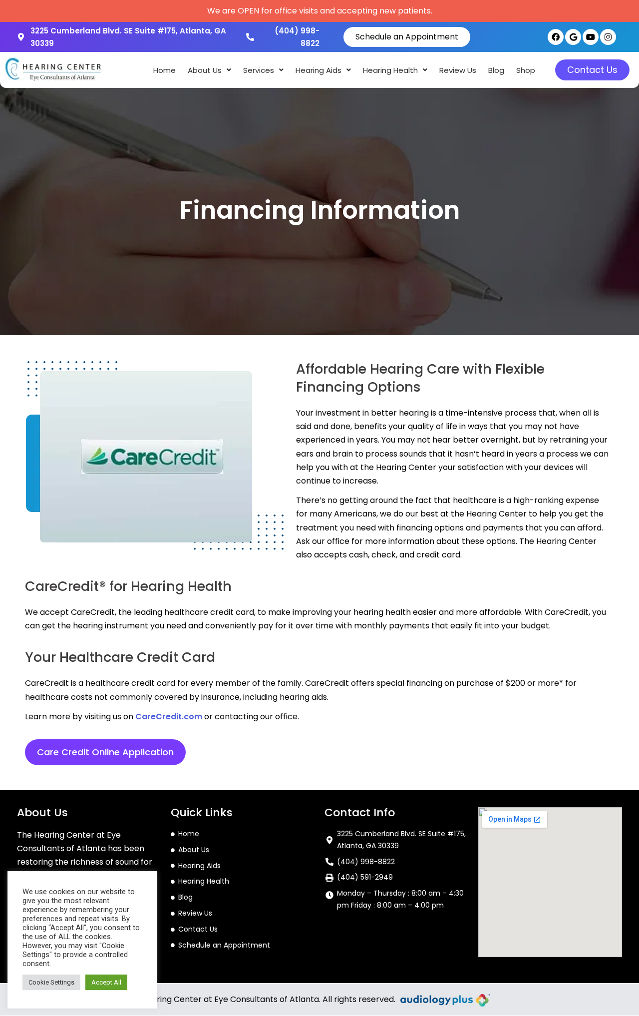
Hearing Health (390, 70)
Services (258, 70)
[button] (209, 70)
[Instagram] (608, 37)
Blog (496, 70)
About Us (205, 70)
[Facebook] (556, 37)
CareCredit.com (168, 716)
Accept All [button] (106, 982)
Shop (525, 70)
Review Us (457, 70)
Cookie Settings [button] (51, 982)
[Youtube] (591, 37)
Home (164, 70)
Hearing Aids (318, 70)
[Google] (573, 37)
